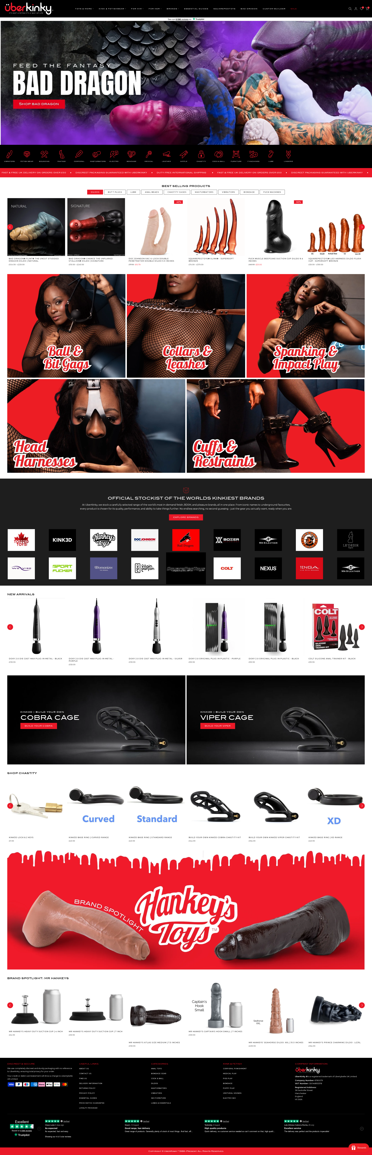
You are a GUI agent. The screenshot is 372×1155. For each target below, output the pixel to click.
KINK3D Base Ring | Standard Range (150, 837)
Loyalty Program (88, 1108)
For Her (154, 9)
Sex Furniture (158, 1098)
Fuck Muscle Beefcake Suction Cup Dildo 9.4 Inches (275, 260)
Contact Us (85, 1073)
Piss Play (228, 1078)
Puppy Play (229, 1088)
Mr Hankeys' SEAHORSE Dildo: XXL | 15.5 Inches (275, 1042)
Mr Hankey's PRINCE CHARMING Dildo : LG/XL (334, 1042)
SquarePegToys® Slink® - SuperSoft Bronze (211, 260)
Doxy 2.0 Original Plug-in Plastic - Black (273, 659)
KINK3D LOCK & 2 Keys (21, 837)
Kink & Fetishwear (111, 9)
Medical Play (230, 1073)
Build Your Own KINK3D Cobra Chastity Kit (215, 837)
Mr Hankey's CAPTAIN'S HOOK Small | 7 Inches (215, 1031)
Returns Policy (87, 1088)
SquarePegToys (224, 9)
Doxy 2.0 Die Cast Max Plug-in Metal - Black (35, 659)
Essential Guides (196, 9)
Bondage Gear (158, 1073)
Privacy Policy (87, 1093)
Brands (172, 9)
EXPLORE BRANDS (186, 517)
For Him (136, 9)
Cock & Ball (157, 1078)
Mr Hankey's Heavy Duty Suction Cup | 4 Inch (36, 1031)
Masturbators (159, 1088)
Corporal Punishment (235, 1069)
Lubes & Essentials (161, 1103)
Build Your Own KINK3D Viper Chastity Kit (274, 837)
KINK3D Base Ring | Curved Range (89, 837)
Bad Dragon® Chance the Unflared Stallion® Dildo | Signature (91, 260)
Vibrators (156, 1093)
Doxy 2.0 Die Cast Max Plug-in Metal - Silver (155, 659)
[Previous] (10, 227)
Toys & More (83, 9)
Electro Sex (229, 1098)
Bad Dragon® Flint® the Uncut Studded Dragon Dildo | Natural (34, 260)
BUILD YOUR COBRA (39, 726)
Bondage (228, 1083)
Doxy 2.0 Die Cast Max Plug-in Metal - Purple (91, 660)
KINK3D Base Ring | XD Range (325, 837)
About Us (84, 1069)
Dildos (154, 1083)
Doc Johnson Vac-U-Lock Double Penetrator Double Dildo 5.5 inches (151, 260)
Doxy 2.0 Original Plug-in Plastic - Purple (215, 659)
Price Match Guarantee (91, 1103)
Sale (294, 9)
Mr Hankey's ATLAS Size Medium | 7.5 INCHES (154, 1042)
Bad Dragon (249, 9)
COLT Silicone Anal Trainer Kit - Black (332, 659)
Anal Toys (156, 1069)
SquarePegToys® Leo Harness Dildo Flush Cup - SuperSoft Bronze (334, 260)
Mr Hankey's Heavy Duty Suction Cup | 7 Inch (95, 1031)
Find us (83, 1078)
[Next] (362, 227)
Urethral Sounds (232, 1093)
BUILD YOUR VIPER (218, 726)
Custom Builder (274, 9)
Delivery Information (90, 1083)
